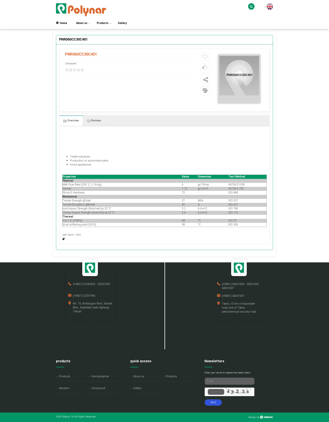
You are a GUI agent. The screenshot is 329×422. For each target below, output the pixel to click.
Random (64, 388)
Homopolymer (100, 376)
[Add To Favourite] (205, 57)
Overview (73, 121)
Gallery (137, 388)
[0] (67, 70)
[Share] (205, 79)
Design (252, 417)
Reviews (95, 121)
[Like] (205, 68)
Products (64, 376)
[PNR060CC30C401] (239, 79)
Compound (98, 388)
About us (138, 376)
